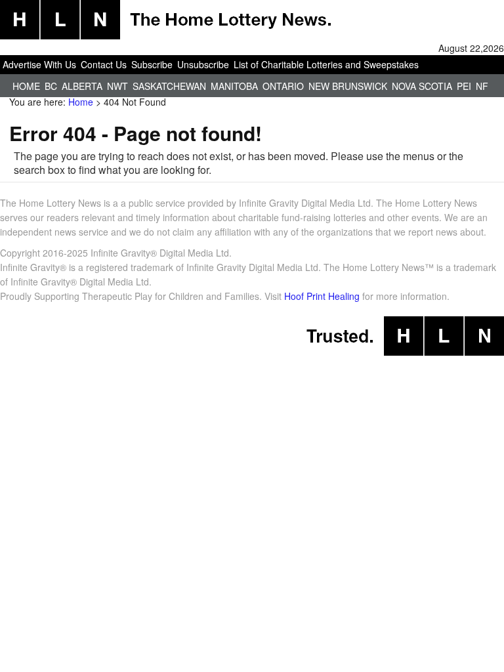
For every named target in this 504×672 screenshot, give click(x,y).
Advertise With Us (39, 64)
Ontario (283, 86)
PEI (464, 86)
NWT (117, 86)
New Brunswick (347, 86)
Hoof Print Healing (322, 296)
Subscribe (152, 64)
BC (51, 86)
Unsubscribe (203, 64)
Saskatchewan (169, 86)
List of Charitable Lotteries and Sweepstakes (326, 64)
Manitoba (234, 86)
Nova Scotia (422, 86)
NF (482, 86)
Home (26, 86)
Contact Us (104, 64)
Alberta (82, 86)
